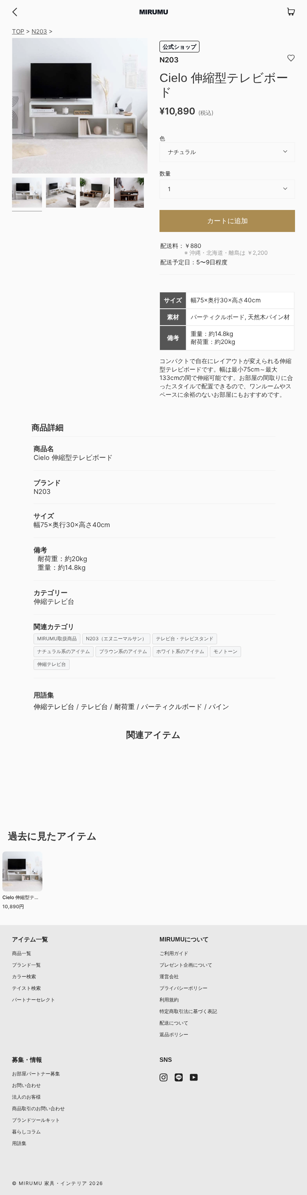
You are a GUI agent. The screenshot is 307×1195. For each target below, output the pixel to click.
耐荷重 (124, 707)
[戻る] (14, 12)
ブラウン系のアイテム (123, 651)
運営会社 (169, 976)
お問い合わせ (26, 1085)
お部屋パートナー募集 (36, 1074)
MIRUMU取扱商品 (57, 638)
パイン (219, 707)
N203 (39, 31)
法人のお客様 (26, 1097)
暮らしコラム (26, 1132)
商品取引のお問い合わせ (38, 1108)
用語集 (19, 1143)
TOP (18, 31)
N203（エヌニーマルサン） (116, 638)
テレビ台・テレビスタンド (184, 638)
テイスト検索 (26, 988)
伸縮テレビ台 (51, 664)
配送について (173, 1023)
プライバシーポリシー (183, 988)
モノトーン (225, 651)
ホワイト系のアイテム (180, 651)
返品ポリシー (173, 1034)
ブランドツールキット (36, 1120)
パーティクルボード (171, 707)
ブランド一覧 (26, 965)
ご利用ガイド (173, 953)
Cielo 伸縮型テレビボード (20, 898)
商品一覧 (21, 953)
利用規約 (169, 1000)
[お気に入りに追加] (291, 58)
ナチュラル (182, 151)
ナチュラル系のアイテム (63, 651)
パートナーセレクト (33, 1000)
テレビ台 (94, 707)
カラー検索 (24, 976)
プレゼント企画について (185, 965)
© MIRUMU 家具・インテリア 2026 (57, 1183)
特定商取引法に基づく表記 (188, 1011)
